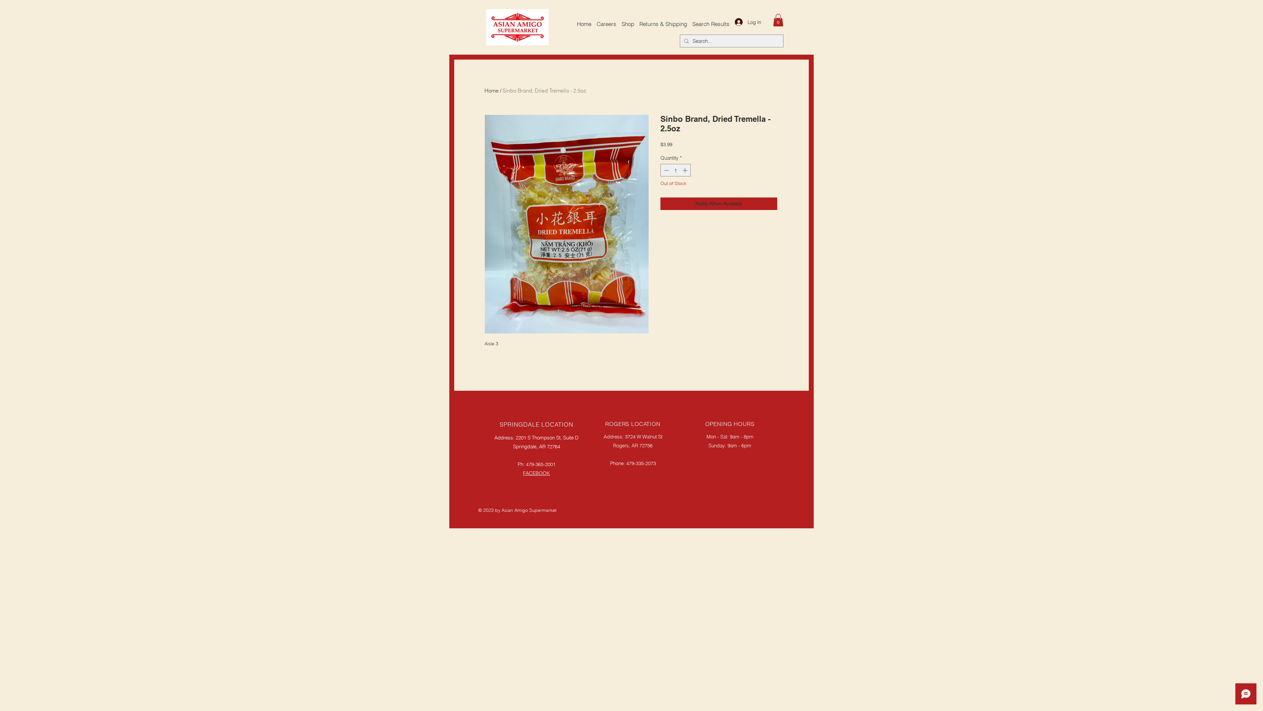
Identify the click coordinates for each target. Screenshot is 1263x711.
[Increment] (685, 170)
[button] (778, 20)
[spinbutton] (675, 170)
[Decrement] (665, 170)
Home (491, 90)
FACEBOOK (536, 473)
